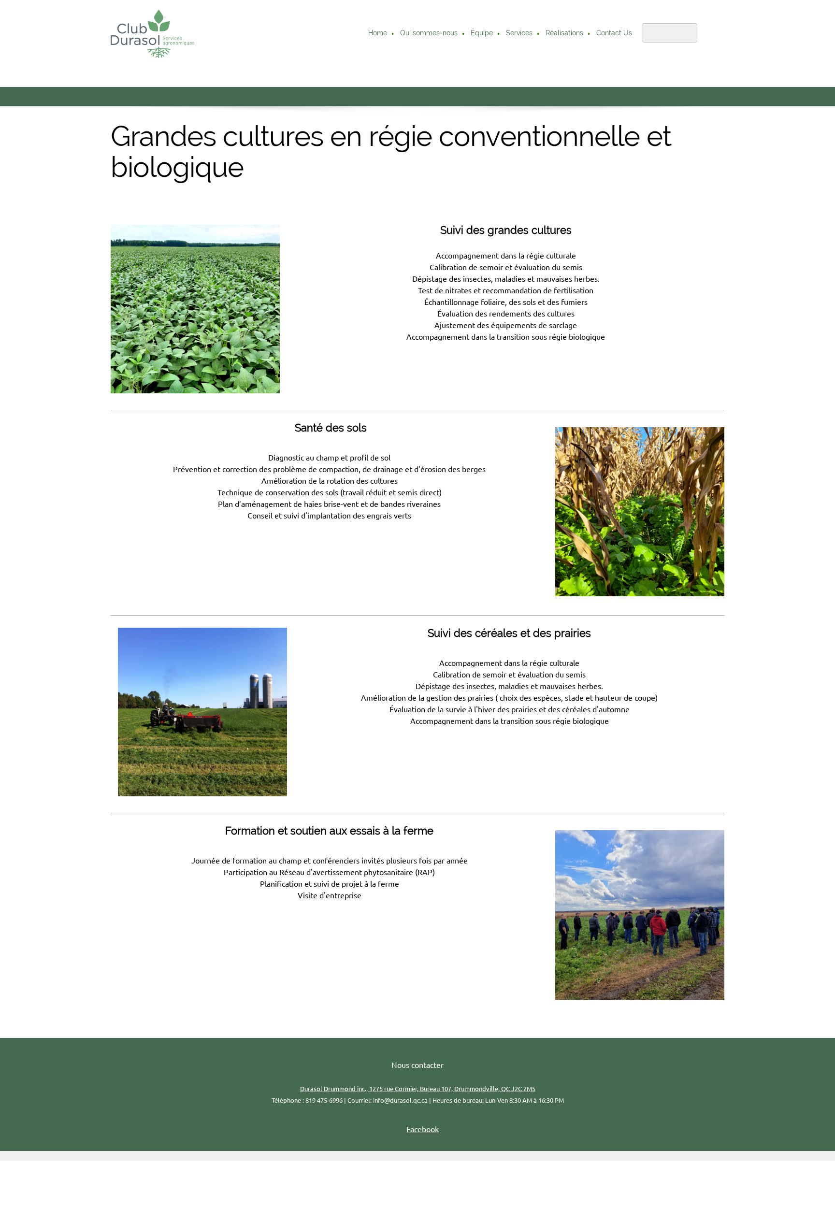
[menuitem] (378, 33)
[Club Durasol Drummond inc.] (152, 34)
